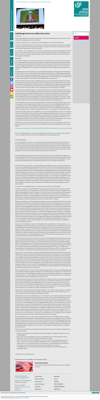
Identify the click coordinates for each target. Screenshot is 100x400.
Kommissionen (38, 381)
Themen (11, 53)
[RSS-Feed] (11, 93)
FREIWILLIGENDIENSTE (59, 386)
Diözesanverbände (39, 379)
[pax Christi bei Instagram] (11, 86)
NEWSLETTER (57, 389)
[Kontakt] (11, 96)
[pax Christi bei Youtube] (11, 89)
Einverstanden (95, 392)
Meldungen (25, 2)
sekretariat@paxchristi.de (23, 386)
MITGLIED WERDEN (58, 384)
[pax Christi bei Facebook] (11, 79)
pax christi (18, 2)
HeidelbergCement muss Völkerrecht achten (40, 2)
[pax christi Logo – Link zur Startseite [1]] (81, 9)
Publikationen (11, 72)
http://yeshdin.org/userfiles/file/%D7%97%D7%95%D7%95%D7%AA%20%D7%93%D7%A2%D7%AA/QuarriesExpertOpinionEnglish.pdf (48, 128)
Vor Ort (11, 45)
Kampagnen (11, 62)
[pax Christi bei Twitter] (11, 82)
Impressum (17, 388)
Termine (56, 379)
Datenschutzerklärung (24, 397)
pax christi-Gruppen (39, 384)
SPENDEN (56, 381)
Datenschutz (18, 390)
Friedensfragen (38, 376)
